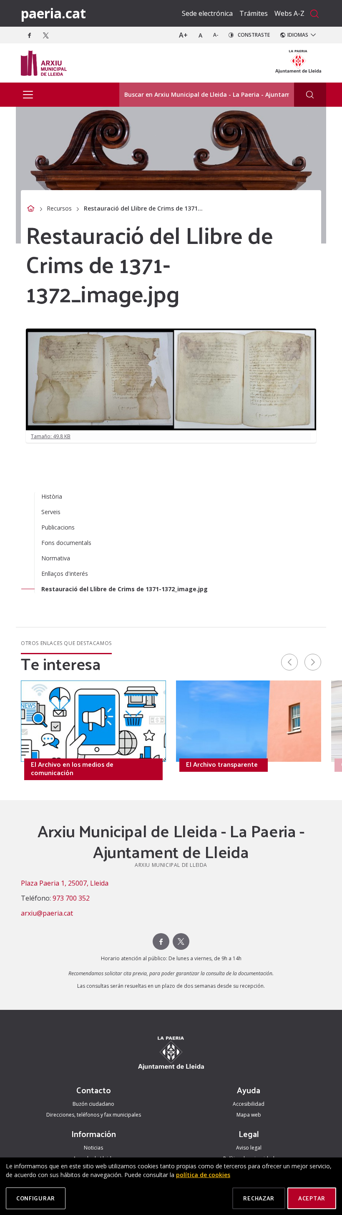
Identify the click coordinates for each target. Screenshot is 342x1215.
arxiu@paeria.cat (47, 913)
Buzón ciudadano (93, 1103)
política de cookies (203, 1175)
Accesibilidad (248, 1103)
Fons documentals (66, 543)
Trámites (253, 13)
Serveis (50, 512)
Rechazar (258, 1198)
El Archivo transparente (222, 764)
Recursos (59, 208)
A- (216, 34)
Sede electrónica (207, 13)
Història (51, 496)
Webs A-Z (289, 13)
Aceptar (311, 1198)
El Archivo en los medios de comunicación (72, 768)
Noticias (93, 1147)
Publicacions (58, 527)
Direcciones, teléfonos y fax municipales (93, 1114)
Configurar (35, 1198)
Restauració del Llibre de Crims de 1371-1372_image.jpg (124, 589)
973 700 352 (71, 898)
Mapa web (248, 1114)
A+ (183, 35)
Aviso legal (249, 1147)
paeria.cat (53, 13)
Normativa (55, 558)
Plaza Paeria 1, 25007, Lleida (64, 883)
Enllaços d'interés (64, 573)
